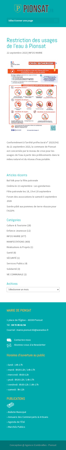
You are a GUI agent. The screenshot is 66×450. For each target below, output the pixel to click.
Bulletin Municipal (17, 412)
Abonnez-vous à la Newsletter (30, 344)
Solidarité (12, 268)
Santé (10, 252)
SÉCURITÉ (12, 257)
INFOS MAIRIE (35, 52)
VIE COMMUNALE (15, 274)
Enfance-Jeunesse (16, 230)
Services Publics (15, 263)
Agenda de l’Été (16, 421)
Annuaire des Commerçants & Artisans (28, 417)
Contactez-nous (22, 339)
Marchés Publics (16, 426)
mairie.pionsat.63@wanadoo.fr (33, 329)
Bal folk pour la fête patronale (22, 180)
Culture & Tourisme (17, 225)
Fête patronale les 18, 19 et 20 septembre (29, 191)
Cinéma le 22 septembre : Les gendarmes (28, 186)
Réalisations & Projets (18, 247)
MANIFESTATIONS (15, 241)
